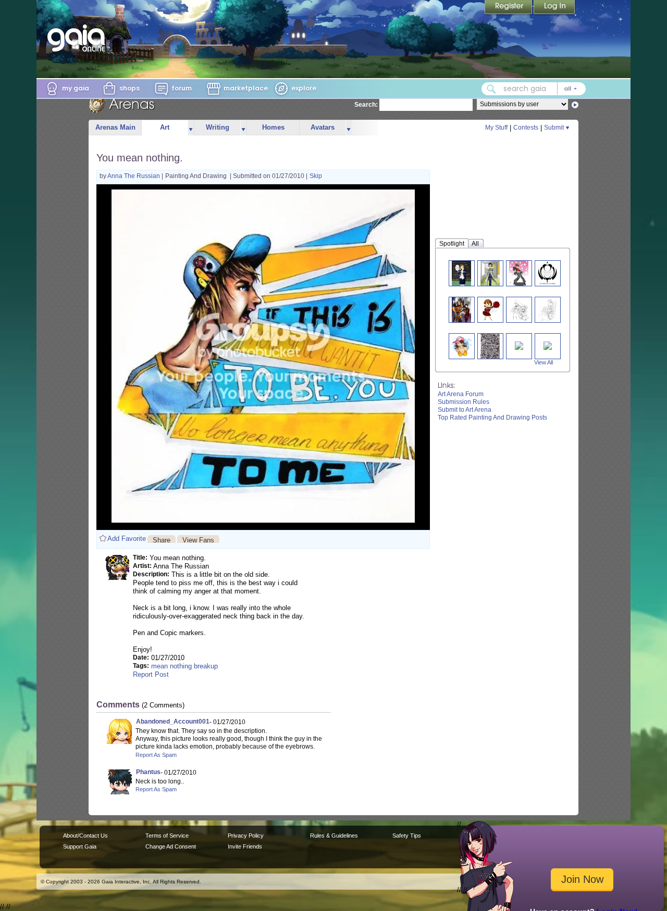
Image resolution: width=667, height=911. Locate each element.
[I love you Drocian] (490, 346)
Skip (316, 176)
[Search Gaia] (491, 89)
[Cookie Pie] (461, 346)
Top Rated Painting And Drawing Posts (492, 417)
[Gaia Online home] (78, 38)
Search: (366, 104)
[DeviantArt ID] (548, 273)
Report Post (151, 674)
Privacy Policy (246, 835)
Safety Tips (406, 835)
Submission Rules (463, 402)
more (191, 127)
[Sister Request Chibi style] (490, 309)
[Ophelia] (519, 345)
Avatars (323, 127)
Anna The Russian (134, 176)
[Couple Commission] (519, 309)
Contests (525, 127)
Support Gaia (79, 846)
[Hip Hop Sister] (519, 273)
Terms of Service (167, 835)
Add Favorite (126, 538)
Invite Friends (245, 846)
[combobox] (533, 88)
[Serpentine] (548, 345)
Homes (273, 127)
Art (164, 127)
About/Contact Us (85, 835)
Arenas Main (115, 127)
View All (543, 362)
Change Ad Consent (170, 846)
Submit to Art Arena (464, 409)
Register (509, 8)
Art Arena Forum (461, 394)
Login (554, 8)
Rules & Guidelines (334, 835)
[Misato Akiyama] (490, 273)
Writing (217, 127)
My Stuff (496, 127)
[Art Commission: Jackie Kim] (462, 309)
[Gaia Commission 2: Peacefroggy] (547, 309)
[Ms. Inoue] (462, 273)
